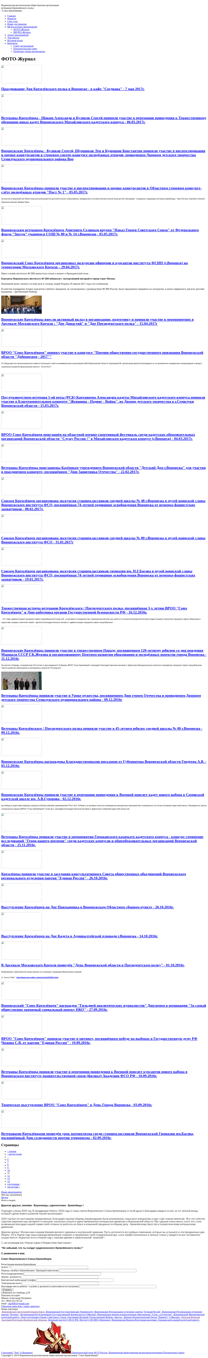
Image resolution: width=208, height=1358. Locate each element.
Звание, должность (11, 1277)
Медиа (4, 1197)
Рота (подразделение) (12, 1273)
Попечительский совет (25, 48)
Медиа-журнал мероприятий (22, 27)
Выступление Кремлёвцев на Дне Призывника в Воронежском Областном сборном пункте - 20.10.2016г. (87, 907)
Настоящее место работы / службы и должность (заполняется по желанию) (40, 1286)
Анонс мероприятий (18, 35)
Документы (13, 37)
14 (8, 1181)
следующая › (13, 1184)
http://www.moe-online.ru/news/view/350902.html (37, 977)
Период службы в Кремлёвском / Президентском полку (30, 1270)
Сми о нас (12, 21)
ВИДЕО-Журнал (22, 32)
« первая (11, 1151)
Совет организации (23, 46)
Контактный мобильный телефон (19, 1280)
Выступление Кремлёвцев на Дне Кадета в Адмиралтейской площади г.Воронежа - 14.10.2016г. (79, 936)
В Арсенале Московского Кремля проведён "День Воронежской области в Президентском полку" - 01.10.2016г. (93, 965)
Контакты (12, 43)
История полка (15, 40)
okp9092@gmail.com (18, 1303)
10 (8, 1170)
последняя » (13, 1187)
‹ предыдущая (14, 1154)
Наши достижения (16, 24)
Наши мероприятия (11, 1192)
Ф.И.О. (6, 1267)
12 (8, 1176)
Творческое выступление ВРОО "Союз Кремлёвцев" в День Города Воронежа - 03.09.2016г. (76, 1105)
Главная (11, 16)
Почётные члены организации (29, 51)
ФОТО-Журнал (21, 29)
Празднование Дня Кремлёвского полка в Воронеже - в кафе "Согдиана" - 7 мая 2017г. (73, 89)
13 (8, 1178)
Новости (11, 18)
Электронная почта (11, 1283)
